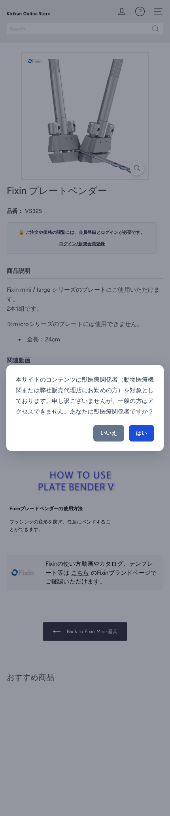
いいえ (108, 433)
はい (141, 433)
